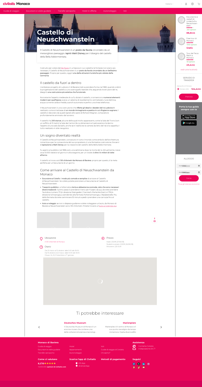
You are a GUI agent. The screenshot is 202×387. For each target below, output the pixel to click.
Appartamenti (75, 350)
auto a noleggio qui (107, 206)
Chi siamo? (105, 353)
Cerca (188, 178)
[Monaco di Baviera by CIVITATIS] (10, 4)
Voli (125, 11)
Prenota (189, 97)
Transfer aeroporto (66, 11)
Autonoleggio (109, 11)
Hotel (71, 346)
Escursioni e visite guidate (38, 11)
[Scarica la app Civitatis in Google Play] (189, 123)
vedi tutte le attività (189, 70)
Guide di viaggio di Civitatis (112, 350)
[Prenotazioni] (186, 4)
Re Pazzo (65, 68)
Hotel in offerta (89, 11)
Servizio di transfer (189, 79)
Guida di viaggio (11, 11)
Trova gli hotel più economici (188, 184)
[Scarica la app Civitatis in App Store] (189, 117)
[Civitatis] (43, 384)
